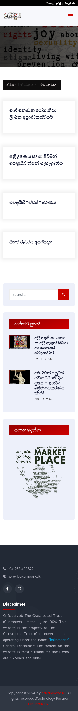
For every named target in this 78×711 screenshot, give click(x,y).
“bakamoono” (59, 640)
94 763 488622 (21, 568)
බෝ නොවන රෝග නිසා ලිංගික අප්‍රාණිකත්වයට (32, 113)
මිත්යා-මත (48, 84)
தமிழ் (58, 3)
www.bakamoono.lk (25, 576)
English (69, 3)
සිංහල (49, 3)
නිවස (10, 84)
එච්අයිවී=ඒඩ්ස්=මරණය (32, 202)
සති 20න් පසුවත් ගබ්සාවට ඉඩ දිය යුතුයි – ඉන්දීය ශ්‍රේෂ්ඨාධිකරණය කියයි (49, 383)
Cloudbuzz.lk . (39, 704)
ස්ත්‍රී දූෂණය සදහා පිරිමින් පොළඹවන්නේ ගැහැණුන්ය (36, 159)
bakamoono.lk (53, 693)
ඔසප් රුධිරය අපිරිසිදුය (30, 242)
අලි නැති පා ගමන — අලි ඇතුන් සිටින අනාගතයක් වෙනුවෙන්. (51, 345)
